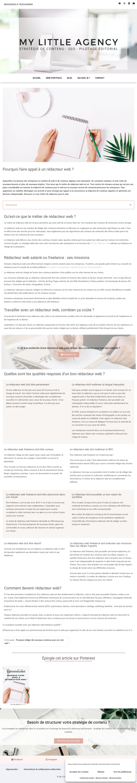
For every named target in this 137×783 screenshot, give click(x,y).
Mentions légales (102, 778)
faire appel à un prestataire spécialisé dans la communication (73, 267)
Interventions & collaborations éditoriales (42, 769)
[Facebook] (120, 3)
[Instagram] (124, 3)
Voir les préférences (122, 772)
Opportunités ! (12, 769)
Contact (99, 78)
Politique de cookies (87, 778)
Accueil (37, 78)
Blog (69, 78)
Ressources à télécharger (18, 4)
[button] (130, 205)
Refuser (101, 772)
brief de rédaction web (100, 243)
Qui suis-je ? (83, 78)
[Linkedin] (129, 3)
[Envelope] (134, 3)
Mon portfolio (54, 78)
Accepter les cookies (78, 772)
